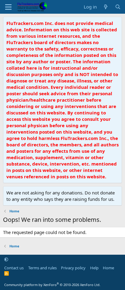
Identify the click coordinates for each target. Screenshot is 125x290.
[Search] (118, 6)
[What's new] (106, 6)
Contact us (14, 268)
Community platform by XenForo (52, 284)
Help (94, 268)
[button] (6, 259)
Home (108, 268)
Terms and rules (42, 268)
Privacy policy (73, 268)
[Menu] (8, 7)
